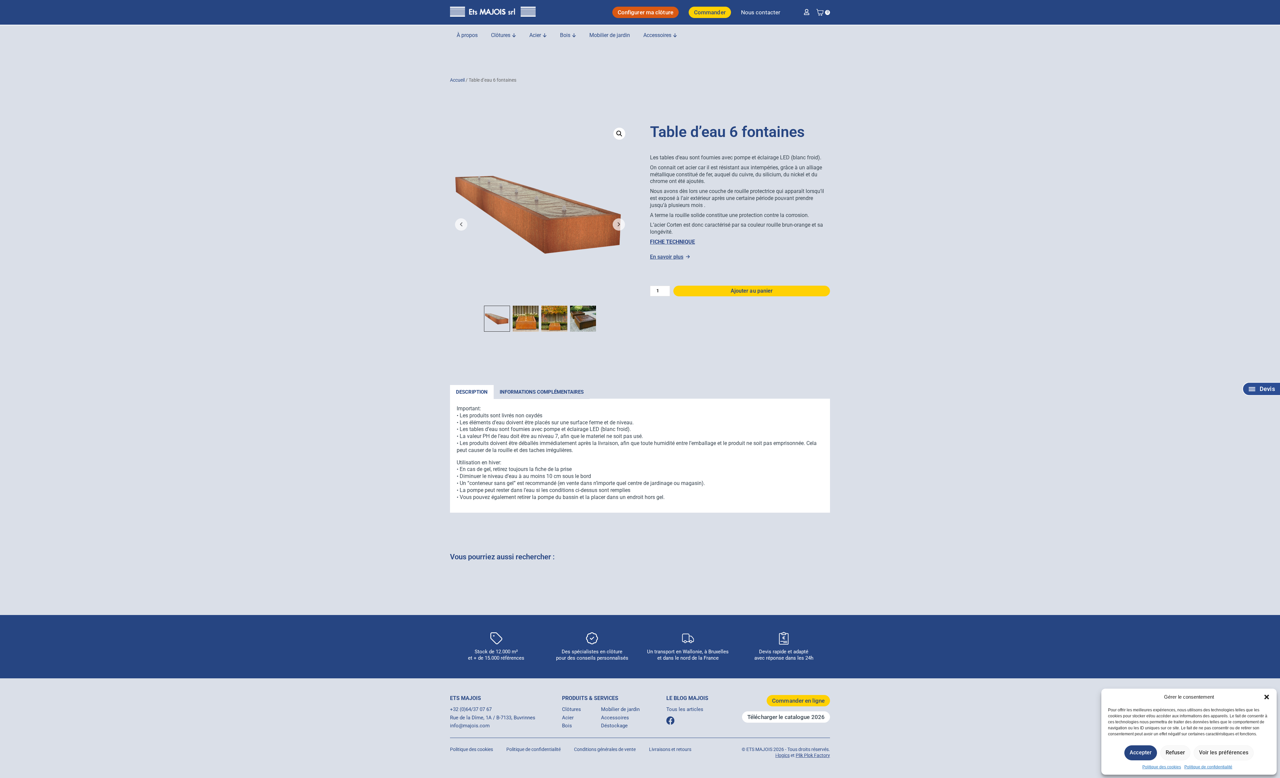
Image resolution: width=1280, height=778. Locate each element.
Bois (567, 726)
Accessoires (615, 718)
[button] (1266, 697)
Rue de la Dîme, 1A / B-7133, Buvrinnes (492, 718)
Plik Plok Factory (813, 755)
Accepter (1141, 752)
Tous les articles (684, 709)
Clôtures (571, 709)
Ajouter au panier (752, 291)
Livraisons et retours (670, 749)
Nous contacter (760, 12)
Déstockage (614, 726)
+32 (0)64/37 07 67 (471, 709)
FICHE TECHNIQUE (672, 242)
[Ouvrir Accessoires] (675, 35)
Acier (568, 718)
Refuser (1175, 752)
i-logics (782, 755)
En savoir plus (666, 257)
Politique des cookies (1161, 767)
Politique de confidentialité (1208, 767)
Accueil (457, 80)
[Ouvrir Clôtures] (514, 35)
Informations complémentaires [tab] (542, 392)
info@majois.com (470, 726)
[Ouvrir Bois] (574, 35)
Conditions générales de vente (605, 749)
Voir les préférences (1223, 752)
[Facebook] (670, 720)
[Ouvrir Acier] (545, 35)
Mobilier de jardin (620, 709)
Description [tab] (472, 392)
